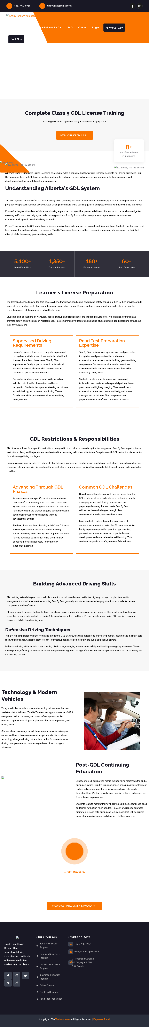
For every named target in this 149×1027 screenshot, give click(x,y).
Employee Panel (101, 1019)
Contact (83, 27)
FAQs (71, 27)
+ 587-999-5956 (22, 5)
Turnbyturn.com (63, 1019)
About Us (11, 27)
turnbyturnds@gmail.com (59, 5)
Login (95, 27)
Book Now (16, 39)
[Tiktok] (16, 983)
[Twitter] (25, 975)
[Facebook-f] (8, 975)
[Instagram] (16, 975)
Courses (26, 27)
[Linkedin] (8, 983)
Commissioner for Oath (50, 27)
